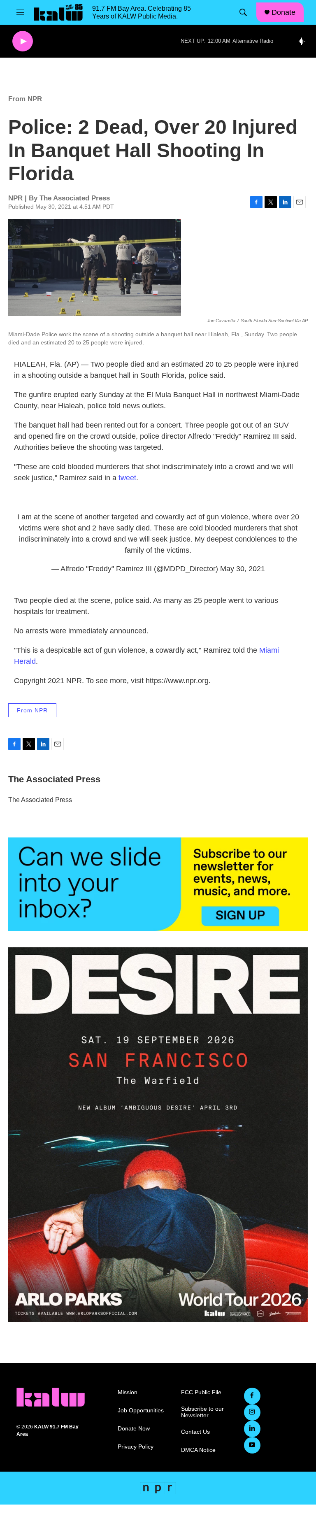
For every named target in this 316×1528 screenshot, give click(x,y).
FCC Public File (201, 1392)
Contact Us (195, 1432)
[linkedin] (252, 1429)
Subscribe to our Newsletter (202, 1412)
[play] (22, 41)
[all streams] (304, 41)
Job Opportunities (141, 1410)
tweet (127, 478)
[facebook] (252, 1396)
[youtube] (252, 1445)
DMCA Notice (198, 1450)
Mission (127, 1392)
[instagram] (252, 1412)
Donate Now (134, 1429)
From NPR (25, 99)
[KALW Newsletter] (158, 884)
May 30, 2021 (242, 569)
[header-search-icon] (243, 12)
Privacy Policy (135, 1447)
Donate (283, 12)
